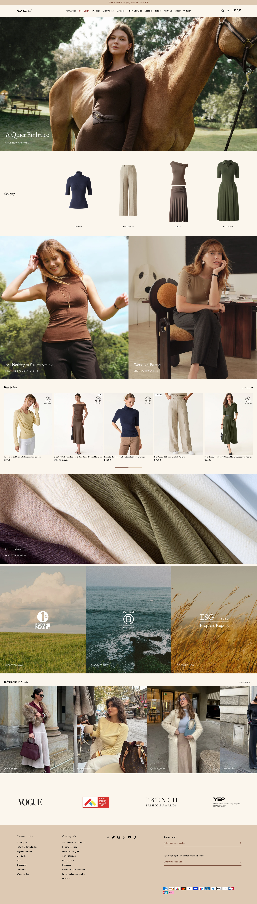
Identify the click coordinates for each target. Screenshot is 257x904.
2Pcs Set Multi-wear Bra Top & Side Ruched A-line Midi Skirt (78, 457)
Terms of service (69, 856)
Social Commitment (183, 11)
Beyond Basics (135, 11)
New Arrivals (71, 11)
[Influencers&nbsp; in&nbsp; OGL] (36, 729)
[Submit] (238, 843)
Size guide (21, 856)
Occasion (148, 11)
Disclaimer (66, 865)
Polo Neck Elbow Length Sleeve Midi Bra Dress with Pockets (228, 457)
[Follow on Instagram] (118, 837)
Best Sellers (84, 11)
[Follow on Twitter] (113, 837)
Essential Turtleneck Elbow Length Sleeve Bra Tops (124, 457)
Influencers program (70, 851)
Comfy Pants (108, 11)
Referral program (69, 847)
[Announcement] (128, 2)
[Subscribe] (238, 861)
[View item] (43, 619)
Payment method (24, 851)
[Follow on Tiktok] (135, 837)
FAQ (18, 860)
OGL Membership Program (73, 842)
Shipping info (22, 842)
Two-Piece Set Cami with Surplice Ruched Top (22, 457)
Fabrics (158, 11)
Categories (121, 11)
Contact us (22, 869)
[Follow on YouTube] (129, 837)
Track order (22, 865)
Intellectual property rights (73, 874)
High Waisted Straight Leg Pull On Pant (169, 457)
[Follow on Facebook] (108, 837)
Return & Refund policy (27, 847)
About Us (168, 11)
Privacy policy (68, 860)
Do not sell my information (73, 869)
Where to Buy (23, 874)
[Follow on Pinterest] (124, 837)
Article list (66, 878)
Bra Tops (96, 11)
